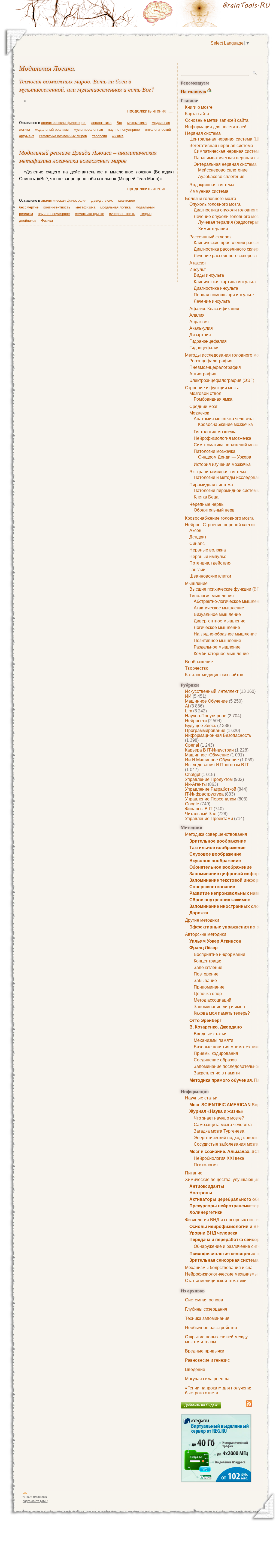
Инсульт (197, 269)
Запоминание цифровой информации (231, 873)
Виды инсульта (209, 275)
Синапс (197, 543)
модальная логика (46, 68)
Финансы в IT (199, 808)
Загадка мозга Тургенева (219, 1131)
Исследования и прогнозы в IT (217, 764)
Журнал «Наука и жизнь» (216, 1111)
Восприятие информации (219, 954)
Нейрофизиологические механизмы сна (225, 1274)
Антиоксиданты (206, 1186)
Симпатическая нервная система (227, 151)
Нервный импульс (207, 556)
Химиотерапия (213, 228)
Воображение (199, 661)
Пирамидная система (211, 484)
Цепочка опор (208, 993)
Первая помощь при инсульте (224, 294)
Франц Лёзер (203, 947)
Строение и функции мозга (212, 387)
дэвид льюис (102, 200)
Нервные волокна (207, 550)
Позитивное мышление (217, 640)
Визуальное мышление (217, 614)
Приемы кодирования (216, 1053)
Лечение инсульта (212, 301)
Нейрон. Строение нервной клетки (220, 524)
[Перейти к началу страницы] (25, 1493)
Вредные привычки (204, 1351)
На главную (193, 91)
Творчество (196, 668)
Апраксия (199, 321)
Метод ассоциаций (212, 1000)
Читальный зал (200, 813)
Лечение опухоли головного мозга (228, 216)
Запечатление (208, 967)
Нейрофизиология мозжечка (222, 438)
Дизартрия (200, 334)
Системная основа (204, 1300)
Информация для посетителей (216, 126)
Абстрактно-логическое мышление (229, 601)
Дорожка (198, 913)
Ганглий (197, 569)
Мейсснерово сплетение (223, 170)
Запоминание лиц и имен (219, 1006)
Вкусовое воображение (215, 860)
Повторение (206, 974)
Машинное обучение (206, 701)
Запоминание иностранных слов (225, 906)
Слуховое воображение (215, 854)
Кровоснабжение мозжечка (225, 424)
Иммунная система (208, 191)
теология (99, 136)
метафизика (85, 207)
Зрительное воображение (217, 841)
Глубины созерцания (206, 1309)
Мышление (196, 583)
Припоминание (209, 987)
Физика (117, 136)
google (192, 804)
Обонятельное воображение (220, 867)
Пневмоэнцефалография (215, 367)
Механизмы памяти (213, 1040)
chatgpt (192, 774)
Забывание (205, 980)
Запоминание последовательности (229, 1066)
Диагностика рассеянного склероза (229, 249)
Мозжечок (199, 413)
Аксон (195, 530)
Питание (193, 1173)
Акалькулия (201, 328)
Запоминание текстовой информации (230, 880)
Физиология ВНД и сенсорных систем (223, 1219)
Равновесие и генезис (207, 1360)
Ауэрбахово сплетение (221, 176)
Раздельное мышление (217, 647)
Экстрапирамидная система (217, 471)
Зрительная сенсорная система (224, 1260)
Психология (206, 1164)
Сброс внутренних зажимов (219, 899)
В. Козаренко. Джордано (215, 1027)
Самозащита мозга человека (223, 1124)
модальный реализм (52, 129)
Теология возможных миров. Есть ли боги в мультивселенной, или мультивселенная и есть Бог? (86, 85)
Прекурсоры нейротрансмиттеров (227, 1206)
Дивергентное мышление (219, 621)
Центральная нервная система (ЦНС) (227, 139)
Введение (195, 1369)
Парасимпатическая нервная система (232, 157)
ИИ (188, 696)
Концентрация (208, 961)
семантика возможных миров (63, 136)
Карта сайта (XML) (35, 1501)
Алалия (197, 315)
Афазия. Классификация (214, 308)
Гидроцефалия (204, 347)
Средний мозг (203, 406)
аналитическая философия (63, 123)
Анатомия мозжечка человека (224, 418)
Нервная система (203, 133)
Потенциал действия (210, 563)
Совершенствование (212, 886)
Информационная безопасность (218, 735)
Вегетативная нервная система (221, 145)
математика (137, 123)
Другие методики (202, 920)
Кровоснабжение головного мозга (219, 518)
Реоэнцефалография (210, 361)
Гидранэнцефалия (208, 341)
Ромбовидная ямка (213, 399)
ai (187, 706)
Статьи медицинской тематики (216, 1280)
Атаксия (197, 263)
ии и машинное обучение (212, 760)
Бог (119, 123)
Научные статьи (201, 1098)
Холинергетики (206, 1212)
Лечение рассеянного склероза (225, 255)
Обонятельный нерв (214, 510)
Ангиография (202, 374)
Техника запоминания (207, 1318)
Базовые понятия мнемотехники (227, 1047)
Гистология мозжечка (215, 431)
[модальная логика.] (208, 13)
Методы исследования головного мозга (225, 355)
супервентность (122, 214)
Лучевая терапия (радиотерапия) (232, 222)
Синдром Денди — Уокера (224, 457)
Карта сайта (197, 113)
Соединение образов (215, 1060)
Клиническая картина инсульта (225, 281)
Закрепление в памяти (217, 1073)
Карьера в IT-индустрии (209, 750)
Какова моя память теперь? (222, 1013)
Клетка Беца (206, 497)
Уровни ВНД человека (213, 1233)
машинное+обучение (207, 755)
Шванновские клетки (210, 576)
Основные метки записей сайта (216, 120)
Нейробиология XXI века (219, 1158)
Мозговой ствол (205, 393)
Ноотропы (200, 1192)
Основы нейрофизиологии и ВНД (226, 1226)
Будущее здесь (200, 725)
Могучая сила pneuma (207, 1378)
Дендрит (198, 537)
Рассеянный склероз (210, 237)
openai (192, 745)
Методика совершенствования (216, 834)
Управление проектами (209, 818)
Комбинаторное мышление (221, 653)
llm (188, 711)
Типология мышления (211, 595)
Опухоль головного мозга (215, 204)
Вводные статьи (210, 1033)
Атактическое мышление (219, 608)
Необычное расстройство (211, 1327)
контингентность (56, 207)
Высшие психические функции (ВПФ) (227, 589)
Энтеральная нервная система (225, 164)
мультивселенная (88, 129)
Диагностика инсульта (216, 288)
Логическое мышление (217, 627)
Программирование (205, 730)
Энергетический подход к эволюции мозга (236, 1137)
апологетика (101, 123)
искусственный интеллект (211, 691)
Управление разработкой (210, 789)
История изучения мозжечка (222, 464)
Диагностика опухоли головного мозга (232, 210)
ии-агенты (196, 784)
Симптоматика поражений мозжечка (230, 444)
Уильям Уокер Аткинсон (215, 941)
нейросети (196, 720)
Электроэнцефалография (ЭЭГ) (221, 380)
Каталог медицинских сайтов (214, 674)
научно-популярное (205, 715)
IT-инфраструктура (204, 794)
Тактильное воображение (217, 847)
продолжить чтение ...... (150, 111)
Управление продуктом (209, 779)
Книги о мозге (199, 107)
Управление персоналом (210, 799)
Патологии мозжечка (214, 451)
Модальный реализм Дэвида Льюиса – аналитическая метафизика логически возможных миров (88, 156)
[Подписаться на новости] (249, 1406)
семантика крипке (89, 214)
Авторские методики (205, 934)
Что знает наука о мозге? (219, 1118)
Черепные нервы (207, 504)
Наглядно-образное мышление (225, 634)
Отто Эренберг (205, 1020)
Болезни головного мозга (210, 198)
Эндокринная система (211, 184)
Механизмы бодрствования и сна (219, 1267)
